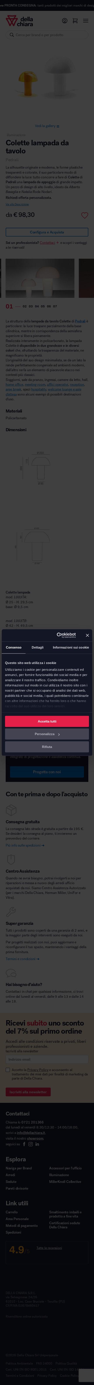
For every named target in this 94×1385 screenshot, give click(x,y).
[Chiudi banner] (87, 635)
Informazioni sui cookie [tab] (71, 647)
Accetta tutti (47, 721)
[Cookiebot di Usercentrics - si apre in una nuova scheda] (57, 635)
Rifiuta (47, 747)
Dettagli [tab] (38, 647)
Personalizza (44, 734)
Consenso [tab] (14, 647)
